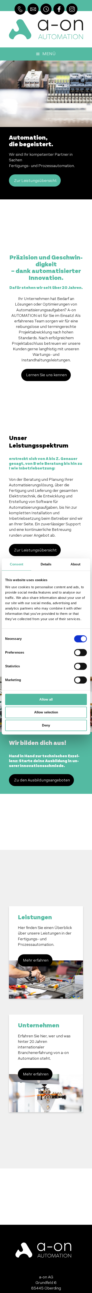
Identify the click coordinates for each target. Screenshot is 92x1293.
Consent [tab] (16, 564)
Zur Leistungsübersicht (35, 180)
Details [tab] (46, 564)
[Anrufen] (20, 9)
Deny (46, 725)
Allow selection (46, 712)
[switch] (80, 652)
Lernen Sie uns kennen (46, 375)
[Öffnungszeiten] (46, 9)
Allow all (46, 699)
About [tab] (75, 564)
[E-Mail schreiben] (33, 9)
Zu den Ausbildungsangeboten (42, 780)
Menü (49, 54)
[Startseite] (46, 29)
